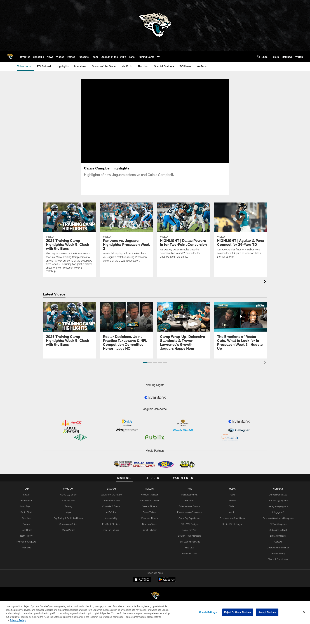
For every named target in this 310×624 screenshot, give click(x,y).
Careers (278, 541)
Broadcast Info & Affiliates (232, 518)
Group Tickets (149, 512)
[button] (145, 362)
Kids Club (189, 547)
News (232, 494)
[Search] (258, 56)
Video (232, 506)
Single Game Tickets (149, 500)
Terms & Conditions (278, 559)
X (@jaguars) (278, 512)
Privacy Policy (278, 553)
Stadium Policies (111, 530)
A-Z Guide (111, 512)
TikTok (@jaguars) (278, 524)
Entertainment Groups (189, 506)
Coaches (26, 518)
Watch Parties (68, 530)
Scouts (26, 524)
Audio (232, 512)
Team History (26, 535)
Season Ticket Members (189, 535)
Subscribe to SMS (278, 530)
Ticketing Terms (149, 524)
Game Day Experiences (189, 518)
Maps (68, 512)
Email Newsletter (278, 535)
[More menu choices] (158, 56)
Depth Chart (26, 512)
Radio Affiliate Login (232, 524)
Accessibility (111, 518)
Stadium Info (68, 500)
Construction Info (111, 500)
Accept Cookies (267, 612)
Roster (26, 494)
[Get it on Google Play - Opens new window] (167, 581)
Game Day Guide (68, 494)
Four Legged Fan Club (189, 541)
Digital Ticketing (149, 530)
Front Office (26, 530)
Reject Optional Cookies (237, 612)
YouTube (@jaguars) (278, 500)
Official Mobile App (278, 494)
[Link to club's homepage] (10, 56)
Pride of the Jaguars (26, 541)
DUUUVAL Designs (189, 524)
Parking (68, 506)
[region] (155, 612)
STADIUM (111, 488)
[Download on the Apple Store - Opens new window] (142, 580)
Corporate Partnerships (278, 547)
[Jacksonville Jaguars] (155, 596)
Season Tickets (149, 506)
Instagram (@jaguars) (278, 506)
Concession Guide (68, 524)
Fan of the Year (189, 530)
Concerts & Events (111, 506)
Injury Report (26, 506)
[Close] (304, 612)
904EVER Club (189, 553)
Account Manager (149, 494)
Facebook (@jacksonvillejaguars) (278, 518)
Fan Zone (189, 500)
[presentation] (265, 282)
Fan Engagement (189, 494)
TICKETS (149, 488)
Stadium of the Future (111, 494)
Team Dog (26, 547)
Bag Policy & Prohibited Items (68, 518)
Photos (232, 500)
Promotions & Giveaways (189, 512)
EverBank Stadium (111, 524)
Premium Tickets (149, 518)
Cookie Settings (208, 612)
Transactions (26, 500)
